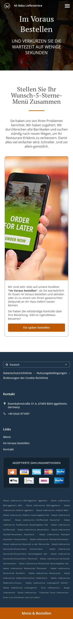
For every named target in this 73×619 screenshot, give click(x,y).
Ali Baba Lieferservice (27, 5)
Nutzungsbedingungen (52, 373)
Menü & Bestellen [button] (36, 613)
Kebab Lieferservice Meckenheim (33, 529)
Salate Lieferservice (27, 592)
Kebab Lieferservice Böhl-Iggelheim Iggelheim (25, 500)
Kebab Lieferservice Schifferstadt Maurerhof (37, 520)
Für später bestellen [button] (36, 327)
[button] (67, 6)
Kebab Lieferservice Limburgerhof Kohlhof (47, 582)
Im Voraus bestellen (16, 443)
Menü (7, 437)
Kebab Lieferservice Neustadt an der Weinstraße (26, 544)
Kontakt (8, 449)
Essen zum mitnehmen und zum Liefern (21, 597)
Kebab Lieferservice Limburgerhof (20, 587)
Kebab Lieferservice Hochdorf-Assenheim (49, 539)
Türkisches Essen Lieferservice (54, 592)
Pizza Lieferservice (51, 587)
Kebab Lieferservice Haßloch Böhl (52, 510)
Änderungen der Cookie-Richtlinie (25, 378)
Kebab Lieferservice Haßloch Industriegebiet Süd (26, 515)
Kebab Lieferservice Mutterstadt (44, 573)
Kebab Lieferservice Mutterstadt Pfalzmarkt (25, 568)
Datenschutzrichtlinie (17, 373)
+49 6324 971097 (19, 414)
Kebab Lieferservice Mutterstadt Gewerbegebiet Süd (43, 563)
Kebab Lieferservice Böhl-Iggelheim (43, 505)
